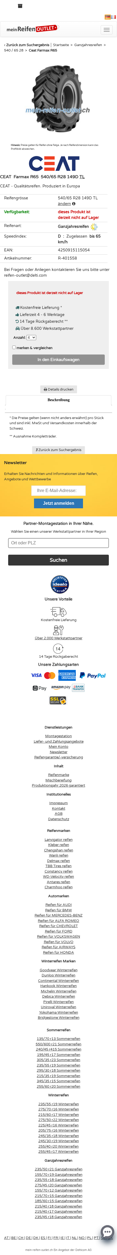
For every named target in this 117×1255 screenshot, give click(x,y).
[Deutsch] (107, 17)
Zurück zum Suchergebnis (27, 45)
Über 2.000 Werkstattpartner (58, 638)
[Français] (113, 17)
